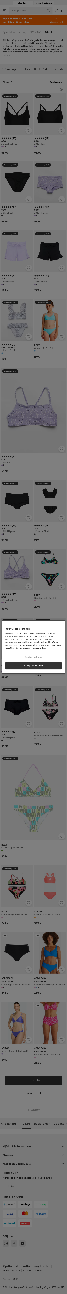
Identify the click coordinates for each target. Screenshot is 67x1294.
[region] (33, 647)
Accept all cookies (33, 666)
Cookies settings (33, 657)
